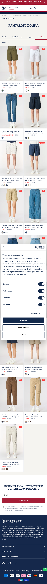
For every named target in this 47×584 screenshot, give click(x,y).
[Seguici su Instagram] (9, 563)
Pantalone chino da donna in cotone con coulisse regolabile (11, 416)
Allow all (23, 320)
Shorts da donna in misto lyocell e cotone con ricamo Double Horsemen (11, 85)
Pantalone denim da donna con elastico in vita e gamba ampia (34, 226)
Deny (23, 335)
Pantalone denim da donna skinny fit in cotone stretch (12, 132)
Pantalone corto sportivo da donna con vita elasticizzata (10, 368)
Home (4, 15)
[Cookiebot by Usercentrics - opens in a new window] (34, 247)
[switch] (41, 291)
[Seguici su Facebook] (3, 563)
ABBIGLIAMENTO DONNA (30, 15)
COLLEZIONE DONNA (14, 15)
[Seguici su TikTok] (15, 563)
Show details (35, 313)
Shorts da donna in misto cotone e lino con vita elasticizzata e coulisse (12, 180)
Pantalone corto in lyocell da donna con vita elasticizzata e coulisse (34, 133)
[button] (45, 573)
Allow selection (23, 327)
